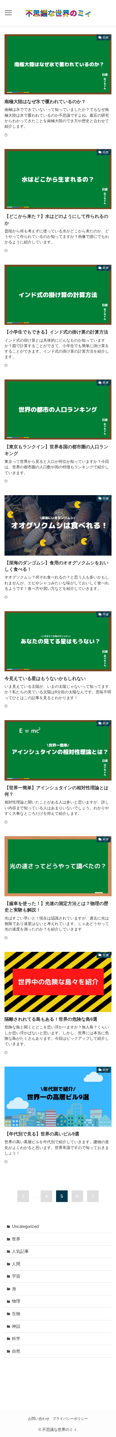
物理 (16, 1301)
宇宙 (16, 1276)
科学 (16, 1338)
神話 (16, 1326)
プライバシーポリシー (70, 1419)
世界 (16, 1239)
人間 (16, 1263)
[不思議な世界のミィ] (58, 13)
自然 (16, 1351)
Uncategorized (25, 1226)
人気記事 (20, 1251)
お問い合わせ (38, 1419)
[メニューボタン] (8, 13)
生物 (16, 1313)
